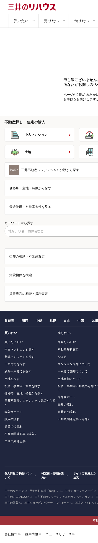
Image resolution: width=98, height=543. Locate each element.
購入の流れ (12, 419)
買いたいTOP (14, 342)
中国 (80, 321)
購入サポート (14, 412)
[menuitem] (23, 21)
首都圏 (9, 321)
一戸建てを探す (15, 364)
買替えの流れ (14, 426)
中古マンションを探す (19, 349)
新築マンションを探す (19, 357)
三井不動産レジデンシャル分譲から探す (30, 402)
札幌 (53, 321)
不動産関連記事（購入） (21, 434)
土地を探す (12, 379)
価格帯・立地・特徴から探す (24, 393)
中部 (39, 321)
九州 (95, 321)
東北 (67, 321)
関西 (25, 321)
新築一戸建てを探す (18, 371)
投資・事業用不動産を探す (23, 386)
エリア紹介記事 (15, 441)
